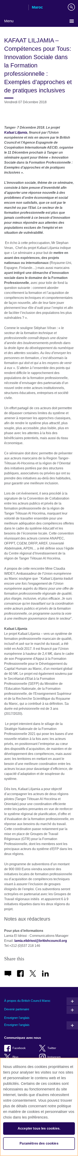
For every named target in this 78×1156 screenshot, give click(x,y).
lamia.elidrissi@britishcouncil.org (40, 940)
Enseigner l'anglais (17, 1017)
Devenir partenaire (16, 1009)
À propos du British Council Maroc (27, 1000)
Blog (15, 1057)
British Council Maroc (14, 8)
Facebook (19, 1048)
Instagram (54, 1057)
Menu (9, 21)
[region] (39, 1107)
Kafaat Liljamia (15, 132)
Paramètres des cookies (39, 1143)
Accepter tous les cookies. (39, 1128)
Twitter (51, 1048)
